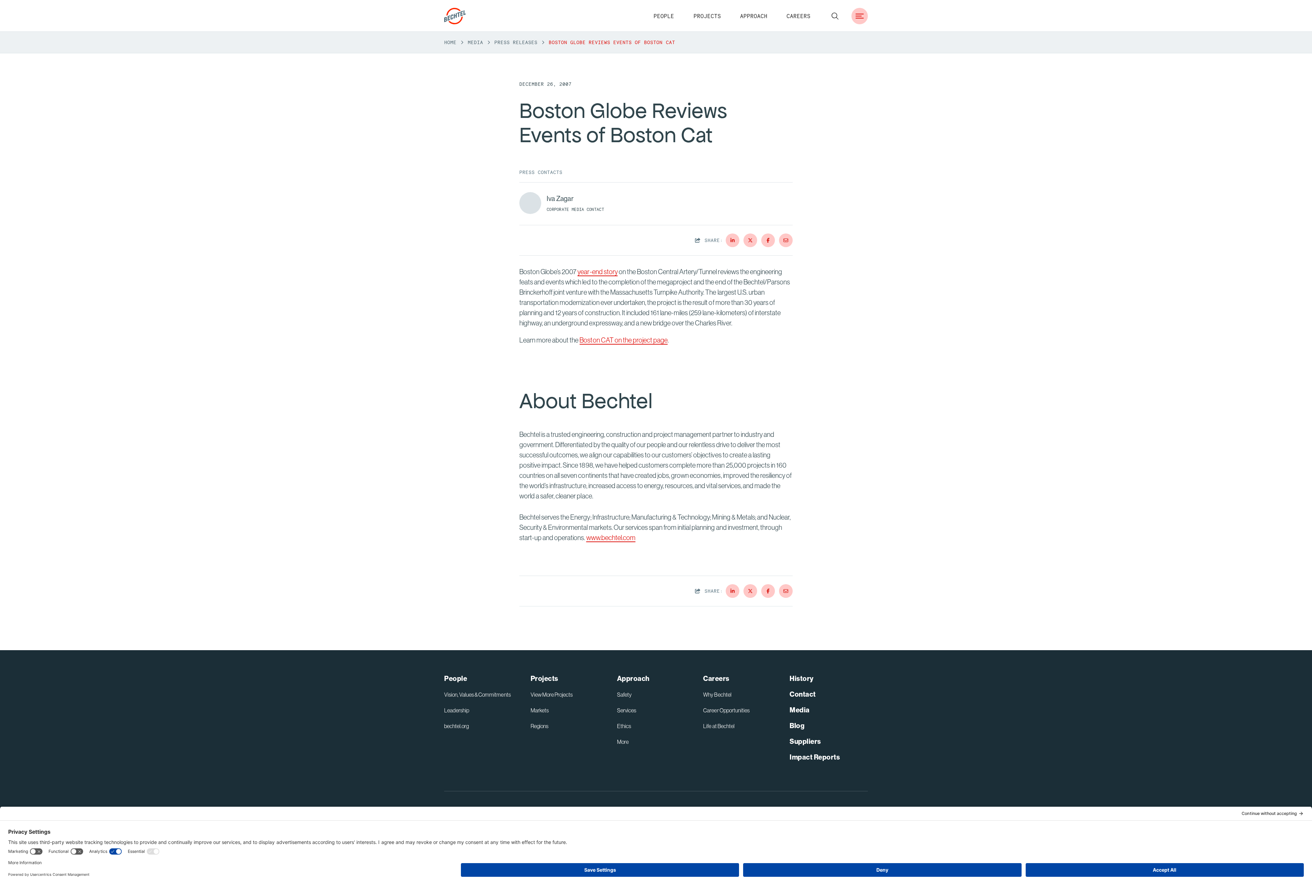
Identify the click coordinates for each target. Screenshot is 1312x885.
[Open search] (835, 16)
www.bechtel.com (611, 537)
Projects (707, 16)
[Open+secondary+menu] (859, 16)
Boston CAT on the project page (623, 340)
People (664, 16)
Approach (753, 16)
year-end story (597, 271)
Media (475, 42)
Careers (798, 16)
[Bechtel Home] (455, 16)
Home (450, 42)
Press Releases (515, 42)
